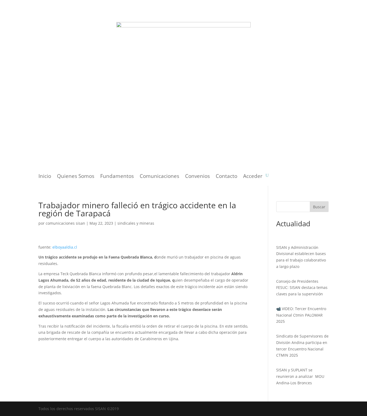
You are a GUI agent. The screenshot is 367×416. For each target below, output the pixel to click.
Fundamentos (117, 177)
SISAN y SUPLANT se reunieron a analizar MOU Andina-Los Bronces (300, 376)
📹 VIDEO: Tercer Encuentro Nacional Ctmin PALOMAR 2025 (301, 315)
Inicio (44, 177)
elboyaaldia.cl (64, 247)
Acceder (252, 177)
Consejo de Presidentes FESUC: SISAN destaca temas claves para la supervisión (302, 288)
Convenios (197, 177)
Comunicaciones (159, 177)
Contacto (226, 177)
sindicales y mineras (135, 223)
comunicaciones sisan (65, 223)
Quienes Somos (75, 177)
